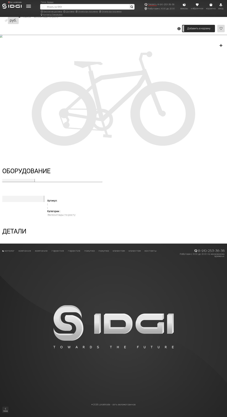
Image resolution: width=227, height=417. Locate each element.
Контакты (151, 250)
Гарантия (58, 250)
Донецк (50, 2)
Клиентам (119, 250)
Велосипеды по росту (46, 17)
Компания (25, 250)
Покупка (89, 250)
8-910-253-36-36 (166, 4)
